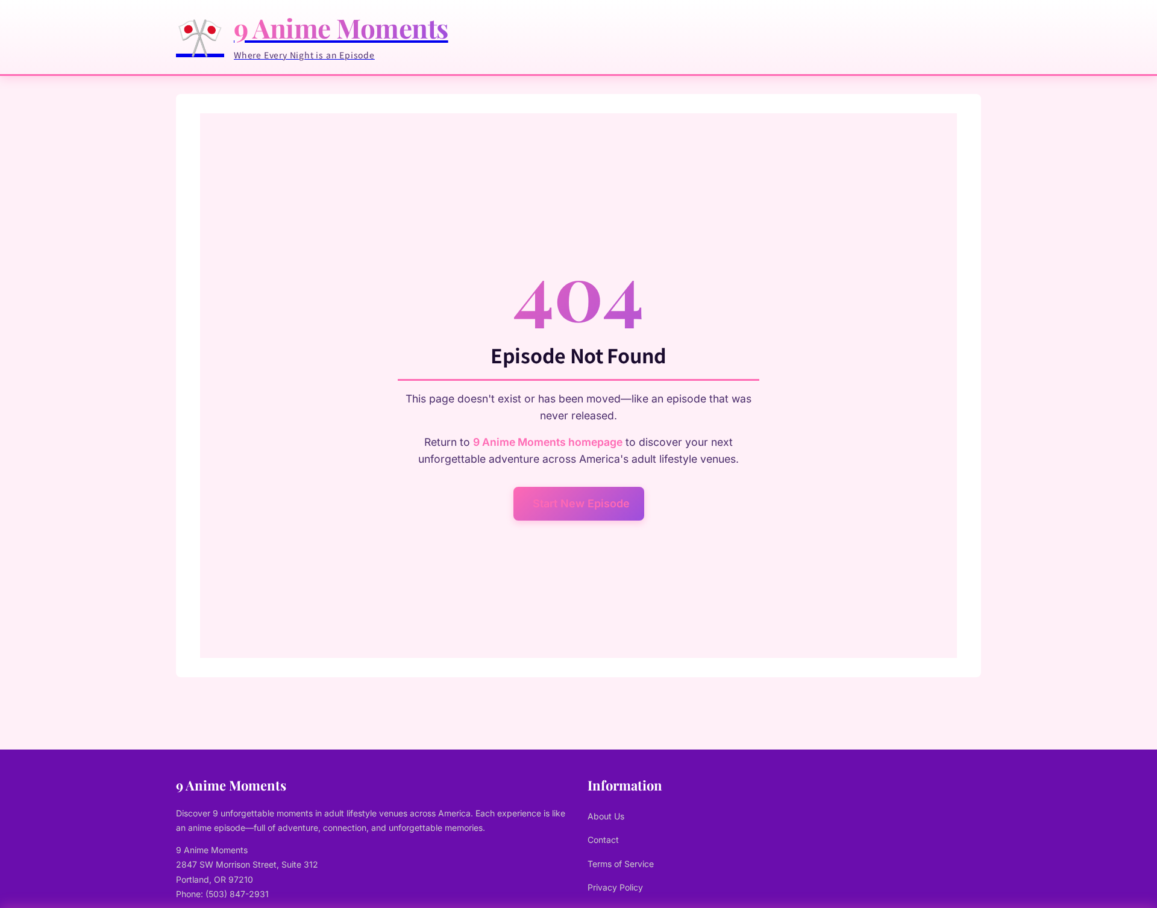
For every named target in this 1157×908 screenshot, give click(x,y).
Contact (603, 839)
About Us (606, 816)
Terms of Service (621, 864)
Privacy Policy (615, 887)
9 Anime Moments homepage (547, 442)
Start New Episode (581, 503)
